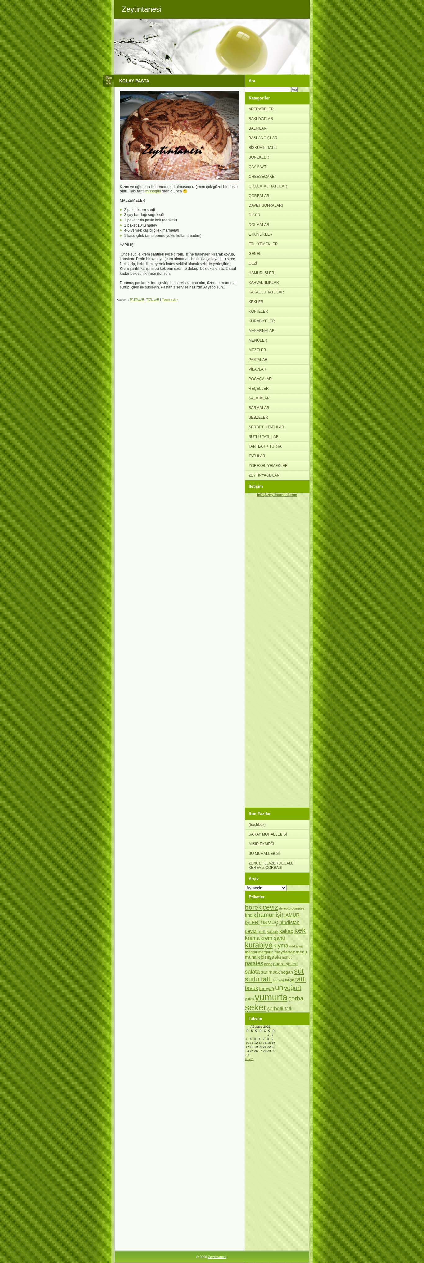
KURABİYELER (262, 321)
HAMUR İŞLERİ (262, 273)
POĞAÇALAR (260, 379)
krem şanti (272, 938)
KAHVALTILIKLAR (264, 282)
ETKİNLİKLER (261, 234)
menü (301, 951)
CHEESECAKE (261, 176)
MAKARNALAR (262, 331)
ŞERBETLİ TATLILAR (266, 427)
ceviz (270, 907)
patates (254, 963)
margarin (265, 952)
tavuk (251, 988)
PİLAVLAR (257, 369)
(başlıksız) (257, 825)
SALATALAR (259, 398)
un (279, 987)
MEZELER (257, 350)
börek (253, 907)
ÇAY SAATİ (258, 167)
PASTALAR (137, 299)
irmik (262, 931)
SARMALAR (259, 408)
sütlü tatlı (258, 979)
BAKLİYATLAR (261, 119)
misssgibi (153, 191)
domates (297, 908)
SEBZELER (258, 417)
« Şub (249, 1059)
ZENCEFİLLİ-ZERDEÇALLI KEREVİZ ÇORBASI (271, 865)
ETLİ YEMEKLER (263, 244)
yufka (249, 999)
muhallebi (254, 957)
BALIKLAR (258, 128)
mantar (251, 952)
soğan (287, 972)
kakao (286, 931)
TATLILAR (152, 299)
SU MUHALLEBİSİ (264, 853)
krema (252, 938)
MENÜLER (258, 340)
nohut (286, 957)
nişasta (273, 957)
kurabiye (259, 945)
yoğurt (292, 987)
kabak (272, 931)
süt (299, 971)
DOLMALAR (259, 225)
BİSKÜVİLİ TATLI (263, 147)
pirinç (268, 964)
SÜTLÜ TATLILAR (264, 437)
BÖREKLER (259, 157)
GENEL (255, 253)
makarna (296, 946)
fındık (250, 915)
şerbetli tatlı (279, 1008)
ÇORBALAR (259, 196)
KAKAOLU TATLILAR (266, 292)
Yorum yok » (170, 299)
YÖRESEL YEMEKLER (268, 465)
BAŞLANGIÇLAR (263, 138)
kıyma (280, 946)
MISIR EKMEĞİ (261, 844)
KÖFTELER (258, 311)
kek (300, 930)
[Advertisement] (277, 590)
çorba (296, 998)
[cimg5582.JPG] (179, 179)
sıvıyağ (278, 980)
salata (252, 972)
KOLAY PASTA (134, 80)
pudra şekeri (285, 963)
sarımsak (270, 972)
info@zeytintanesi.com (277, 495)
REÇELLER (259, 388)
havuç (269, 922)
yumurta (271, 997)
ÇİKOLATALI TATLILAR (268, 186)
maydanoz (284, 951)
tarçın (289, 980)
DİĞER (254, 215)
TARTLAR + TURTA (265, 446)
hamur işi (269, 914)
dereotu (285, 908)
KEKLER (256, 302)
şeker (255, 1007)
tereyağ (266, 988)
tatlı (300, 979)
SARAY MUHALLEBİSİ (268, 834)
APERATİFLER (261, 109)
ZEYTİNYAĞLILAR (264, 475)
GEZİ (253, 263)
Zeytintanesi (217, 1257)
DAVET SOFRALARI (266, 205)
